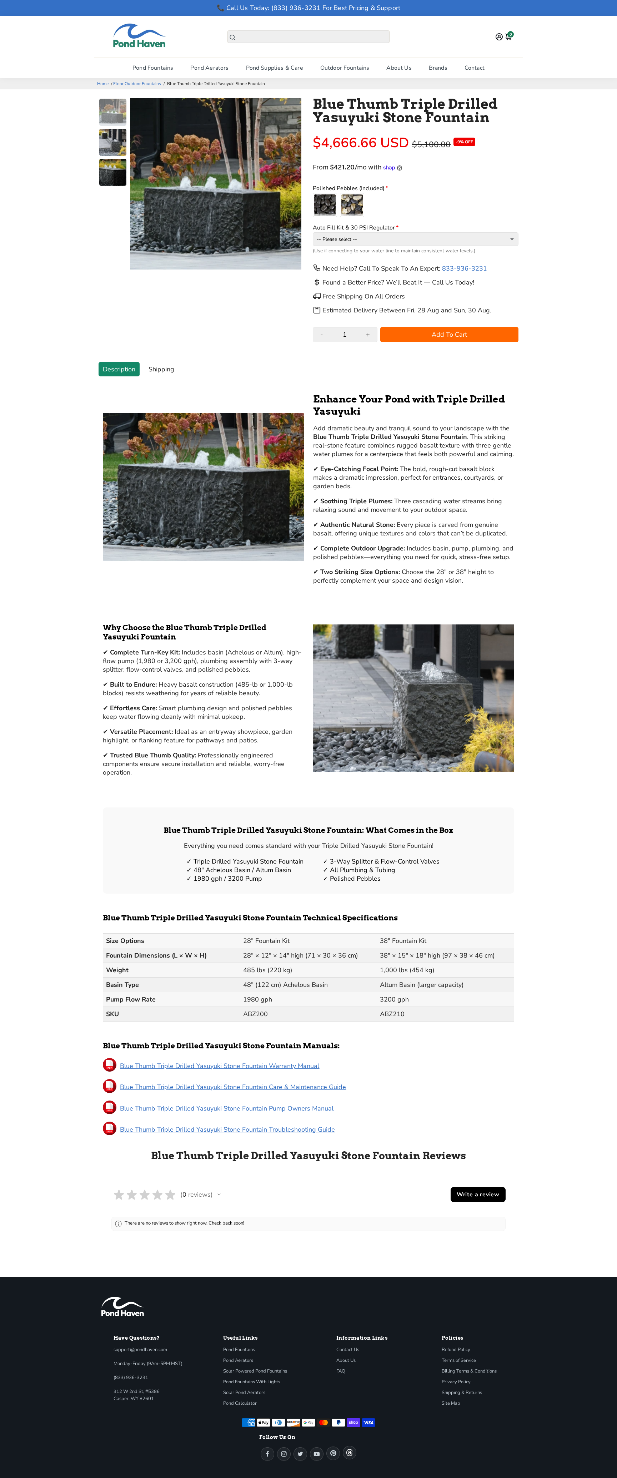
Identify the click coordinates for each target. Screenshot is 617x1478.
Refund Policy (456, 1349)
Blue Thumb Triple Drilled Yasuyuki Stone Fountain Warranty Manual (219, 1066)
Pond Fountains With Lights (251, 1382)
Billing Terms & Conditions (469, 1371)
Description (119, 369)
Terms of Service (459, 1360)
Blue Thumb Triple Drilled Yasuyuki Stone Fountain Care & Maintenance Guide (233, 1087)
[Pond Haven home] (122, 1306)
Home (103, 83)
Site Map (451, 1403)
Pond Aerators (209, 68)
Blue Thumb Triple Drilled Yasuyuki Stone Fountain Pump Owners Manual (226, 1108)
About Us (398, 68)
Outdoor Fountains (345, 68)
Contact (475, 68)
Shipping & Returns (462, 1392)
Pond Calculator (240, 1403)
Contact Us (347, 1349)
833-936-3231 (464, 268)
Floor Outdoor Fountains (137, 83)
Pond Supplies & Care (274, 68)
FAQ (340, 1371)
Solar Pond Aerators (244, 1392)
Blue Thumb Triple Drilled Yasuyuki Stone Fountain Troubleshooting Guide (227, 1129)
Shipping (161, 369)
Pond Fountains (152, 68)
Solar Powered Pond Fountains (255, 1371)
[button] (219, 1194)
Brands (438, 68)
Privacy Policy (456, 1382)
